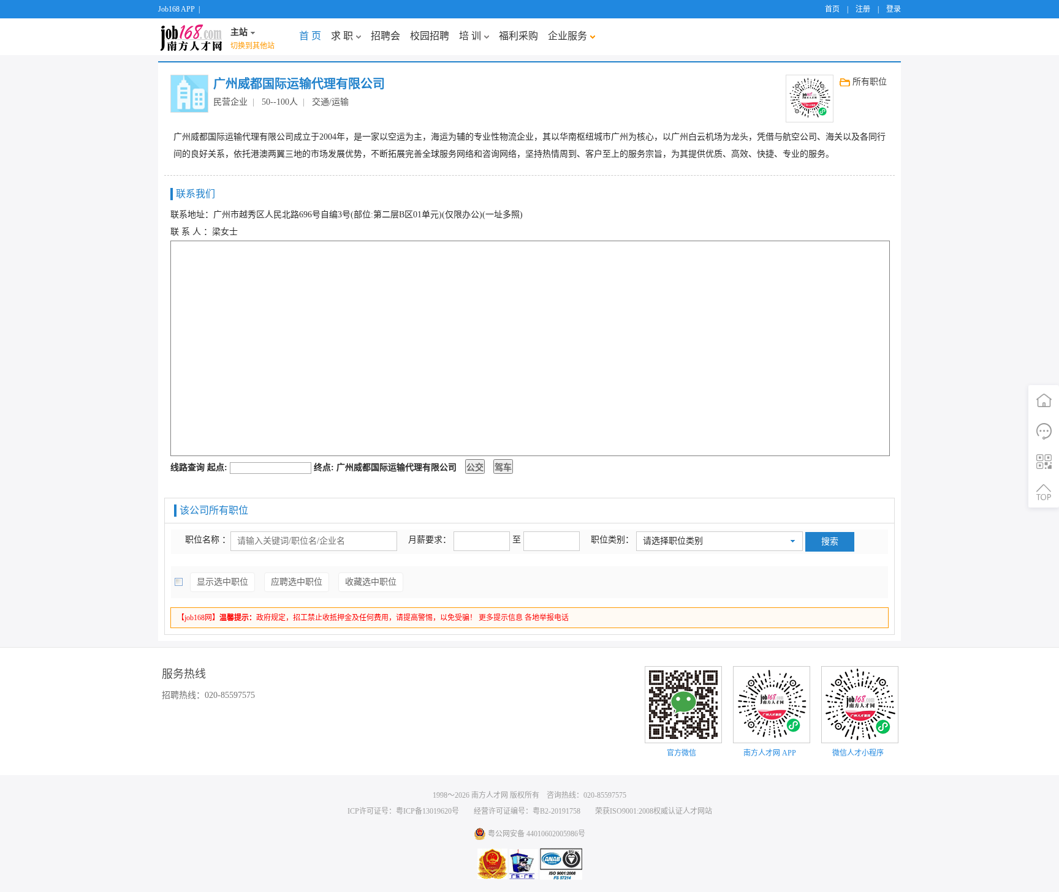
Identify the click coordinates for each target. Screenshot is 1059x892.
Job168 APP (176, 9)
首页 (832, 9)
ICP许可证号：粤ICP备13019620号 (403, 811)
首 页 (310, 36)
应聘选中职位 (296, 582)
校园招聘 (429, 36)
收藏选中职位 (371, 582)
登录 (893, 9)
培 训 (470, 36)
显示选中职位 (222, 582)
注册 (863, 9)
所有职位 (869, 81)
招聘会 (385, 36)
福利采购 (518, 36)
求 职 (342, 36)
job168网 (191, 36)
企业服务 (567, 36)
